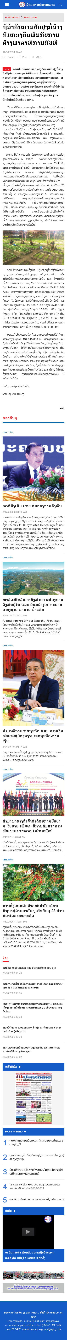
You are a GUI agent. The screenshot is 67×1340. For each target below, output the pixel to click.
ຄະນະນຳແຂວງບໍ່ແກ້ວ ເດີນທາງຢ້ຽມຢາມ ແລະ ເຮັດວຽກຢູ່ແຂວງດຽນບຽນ (36, 1157)
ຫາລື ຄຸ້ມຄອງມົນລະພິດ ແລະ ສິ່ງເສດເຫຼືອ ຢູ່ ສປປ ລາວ (29, 968)
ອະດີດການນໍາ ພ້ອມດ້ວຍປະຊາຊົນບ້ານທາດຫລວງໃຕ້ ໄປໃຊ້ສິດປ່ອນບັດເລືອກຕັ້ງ (29, 1255)
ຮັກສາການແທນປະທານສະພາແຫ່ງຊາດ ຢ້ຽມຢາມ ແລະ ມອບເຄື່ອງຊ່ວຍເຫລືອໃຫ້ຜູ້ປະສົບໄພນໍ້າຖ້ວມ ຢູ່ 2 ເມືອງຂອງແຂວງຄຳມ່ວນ (33, 1007)
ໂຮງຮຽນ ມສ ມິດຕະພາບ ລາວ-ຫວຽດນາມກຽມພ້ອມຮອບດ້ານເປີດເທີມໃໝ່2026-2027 (34, 1186)
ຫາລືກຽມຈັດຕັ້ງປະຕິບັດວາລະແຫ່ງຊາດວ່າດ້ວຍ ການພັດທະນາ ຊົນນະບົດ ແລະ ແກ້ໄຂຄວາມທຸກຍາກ (33, 985)
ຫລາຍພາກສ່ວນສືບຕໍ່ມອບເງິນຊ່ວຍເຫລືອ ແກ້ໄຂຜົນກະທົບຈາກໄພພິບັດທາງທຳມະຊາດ (31, 1049)
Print (24, 57)
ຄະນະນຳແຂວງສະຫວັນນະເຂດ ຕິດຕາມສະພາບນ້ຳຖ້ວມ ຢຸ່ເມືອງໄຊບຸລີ (36, 1142)
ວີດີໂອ (8, 1211)
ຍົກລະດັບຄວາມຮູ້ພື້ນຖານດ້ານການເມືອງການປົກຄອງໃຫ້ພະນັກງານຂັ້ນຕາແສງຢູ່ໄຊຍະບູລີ (36, 1172)
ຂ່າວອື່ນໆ (10, 418)
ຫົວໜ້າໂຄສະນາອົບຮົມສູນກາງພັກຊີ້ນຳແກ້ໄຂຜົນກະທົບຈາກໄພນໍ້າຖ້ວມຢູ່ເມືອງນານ (32, 1029)
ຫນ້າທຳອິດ (12, 17)
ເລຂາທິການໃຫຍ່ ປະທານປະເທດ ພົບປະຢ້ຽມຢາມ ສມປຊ (36, 1199)
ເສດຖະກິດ (30, 17)
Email (10, 57)
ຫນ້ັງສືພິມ (11, 1067)
